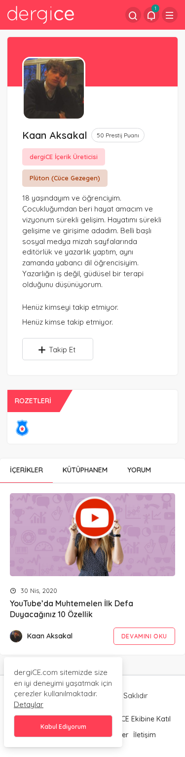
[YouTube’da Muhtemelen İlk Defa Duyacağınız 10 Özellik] (92, 534)
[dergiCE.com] (40, 14)
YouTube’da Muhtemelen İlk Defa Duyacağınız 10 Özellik (71, 609)
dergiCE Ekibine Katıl (137, 719)
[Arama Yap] (133, 15)
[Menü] (170, 15)
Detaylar (28, 704)
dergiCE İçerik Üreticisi (64, 157)
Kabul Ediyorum (63, 726)
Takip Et (62, 349)
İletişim (144, 734)
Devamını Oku (144, 636)
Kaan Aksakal (50, 635)
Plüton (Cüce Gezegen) (65, 178)
